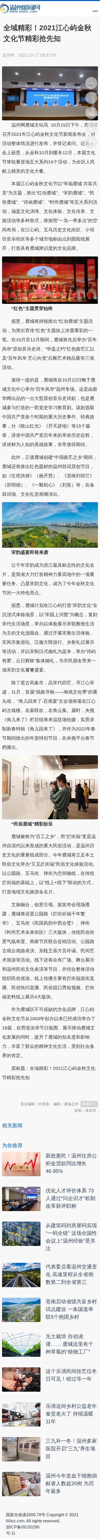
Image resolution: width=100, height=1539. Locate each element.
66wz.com (15, 1521)
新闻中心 (89, 1104)
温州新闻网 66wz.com (47, 1090)
